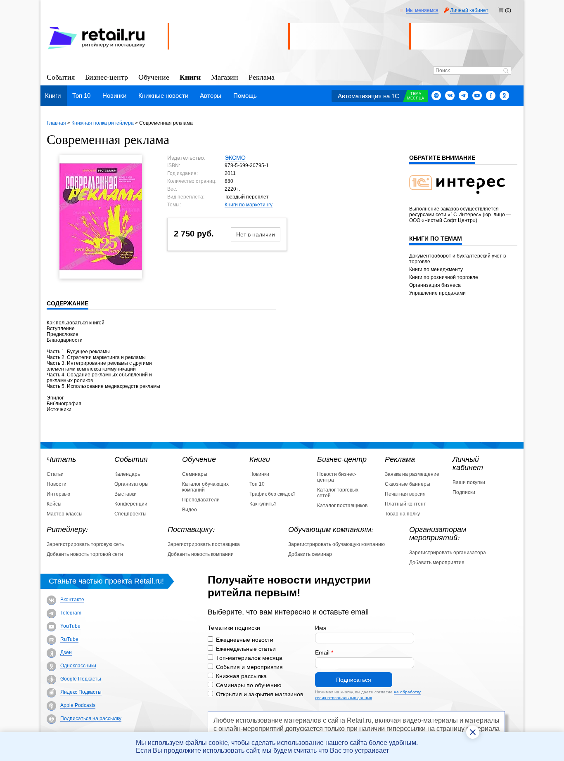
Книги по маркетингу (249, 205)
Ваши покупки (469, 482)
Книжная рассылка (241, 676)
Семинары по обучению (249, 685)
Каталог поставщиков (342, 505)
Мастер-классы (65, 514)
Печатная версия (405, 494)
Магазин (224, 76)
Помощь (245, 95)
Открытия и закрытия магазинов (259, 694)
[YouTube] (51, 626)
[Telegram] (463, 95)
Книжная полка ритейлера (102, 123)
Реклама (262, 76)
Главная (56, 123)
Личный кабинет (469, 10)
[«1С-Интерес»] (462, 199)
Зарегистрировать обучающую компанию (336, 544)
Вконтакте (72, 600)
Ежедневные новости (244, 639)
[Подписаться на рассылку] (436, 95)
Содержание (67, 303)
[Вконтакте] (450, 95)
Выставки (125, 494)
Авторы (210, 95)
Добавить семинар (310, 554)
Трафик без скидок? (272, 494)
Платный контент (405, 504)
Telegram (70, 613)
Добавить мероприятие (436, 562)
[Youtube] (477, 95)
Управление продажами (437, 293)
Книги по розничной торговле (443, 277)
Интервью (58, 494)
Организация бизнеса (435, 285)
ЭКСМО (235, 157)
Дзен (66, 652)
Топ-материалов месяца (249, 658)
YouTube (70, 626)
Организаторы (131, 484)
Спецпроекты (130, 514)
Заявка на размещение (412, 474)
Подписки (464, 492)
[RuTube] (51, 640)
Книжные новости (163, 95)
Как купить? (263, 504)
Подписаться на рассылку (90, 718)
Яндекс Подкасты (81, 692)
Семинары (194, 474)
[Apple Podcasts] (51, 706)
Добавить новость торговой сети (85, 554)
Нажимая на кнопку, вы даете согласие (368, 695)
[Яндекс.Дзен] (490, 95)
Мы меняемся (422, 10)
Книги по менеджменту (436, 269)
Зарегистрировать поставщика (204, 544)
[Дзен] (51, 653)
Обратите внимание (442, 157)
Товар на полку (402, 514)
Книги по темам (435, 238)
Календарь (127, 474)
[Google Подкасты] (51, 679)
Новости (56, 484)
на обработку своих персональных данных (368, 695)
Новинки (114, 95)
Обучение (153, 76)
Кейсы (54, 504)
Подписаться (353, 679)
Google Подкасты (80, 679)
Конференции (130, 504)
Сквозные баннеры (407, 484)
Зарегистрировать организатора (447, 552)
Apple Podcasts (77, 705)
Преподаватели (201, 500)
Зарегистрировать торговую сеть (85, 544)
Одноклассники (78, 666)
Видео (189, 510)
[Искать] (506, 71)
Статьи (55, 474)
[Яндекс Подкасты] (51, 692)
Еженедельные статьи (246, 648)
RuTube (69, 639)
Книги (190, 76)
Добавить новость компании (201, 554)
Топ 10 (81, 95)
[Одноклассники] (504, 95)
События (61, 76)
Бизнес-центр (106, 76)
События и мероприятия (249, 667)
